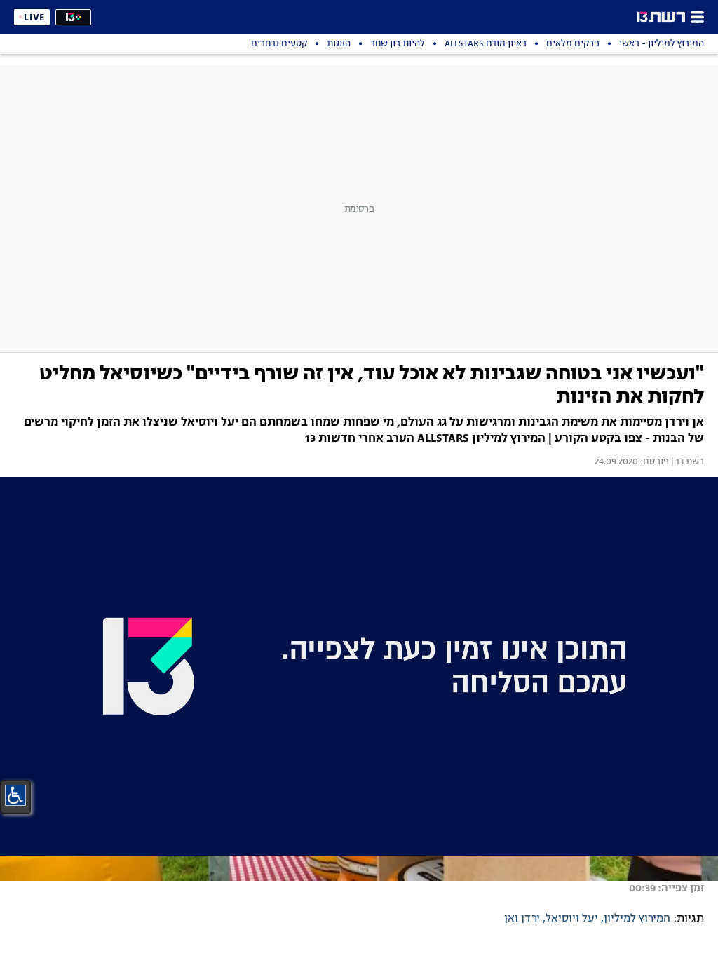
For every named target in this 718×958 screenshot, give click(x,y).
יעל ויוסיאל (572, 919)
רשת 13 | (686, 462)
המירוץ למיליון (637, 919)
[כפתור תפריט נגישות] (15, 795)
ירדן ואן (522, 919)
